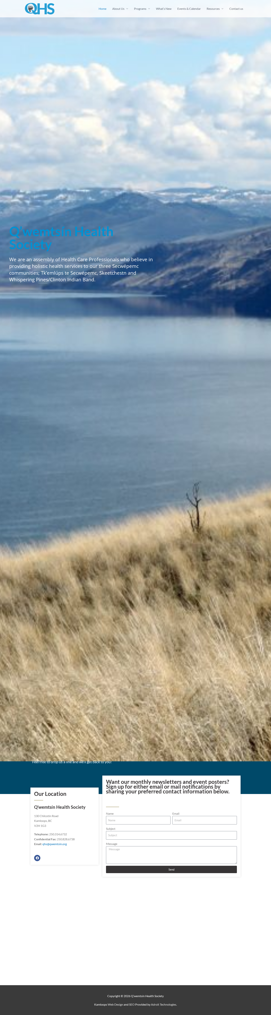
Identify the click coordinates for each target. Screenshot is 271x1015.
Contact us (236, 8)
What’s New (163, 8)
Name (110, 813)
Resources (213, 8)
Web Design (115, 1004)
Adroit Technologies (163, 1004)
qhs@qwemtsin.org (54, 844)
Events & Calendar (189, 8)
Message (111, 843)
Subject (110, 828)
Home (102, 8)
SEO (132, 1004)
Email (175, 813)
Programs (140, 8)
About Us (118, 8)
